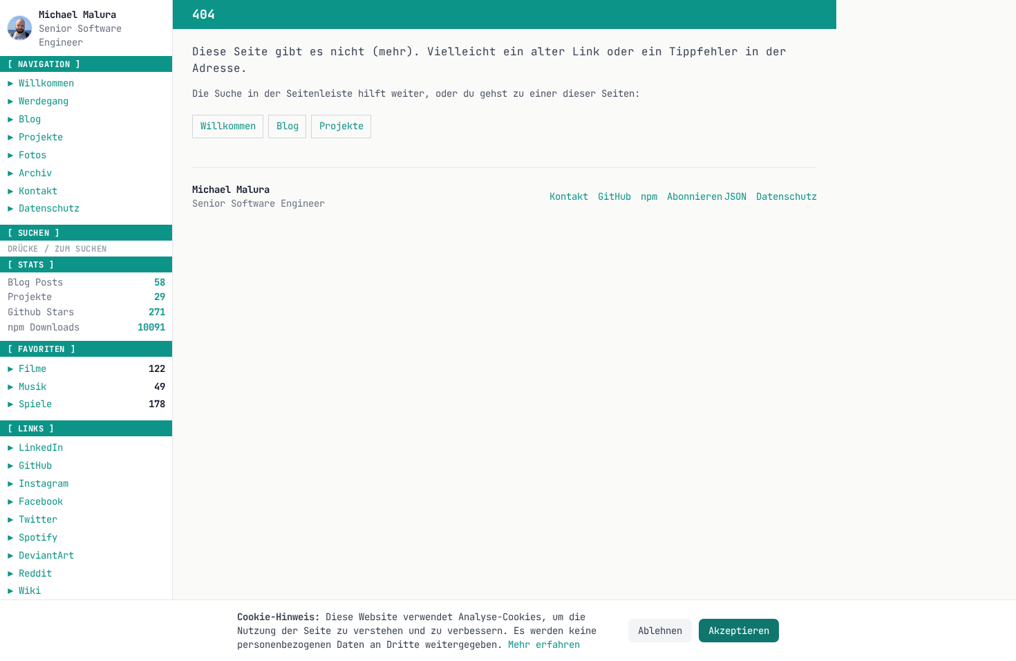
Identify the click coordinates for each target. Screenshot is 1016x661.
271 (157, 312)
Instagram (86, 483)
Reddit (86, 572)
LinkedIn (86, 447)
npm (649, 196)
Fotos (27, 155)
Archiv (30, 173)
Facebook (86, 501)
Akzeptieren (738, 630)
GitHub (86, 465)
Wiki (82, 590)
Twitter (86, 518)
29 (159, 296)
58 (159, 282)
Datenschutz (43, 208)
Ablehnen (660, 630)
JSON (735, 196)
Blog (24, 119)
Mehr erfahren (544, 644)
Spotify (86, 536)
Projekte (35, 137)
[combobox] (86, 249)
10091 (151, 327)
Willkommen (41, 83)
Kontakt (32, 191)
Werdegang (38, 101)
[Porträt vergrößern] (20, 28)
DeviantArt (86, 554)
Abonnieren (694, 196)
